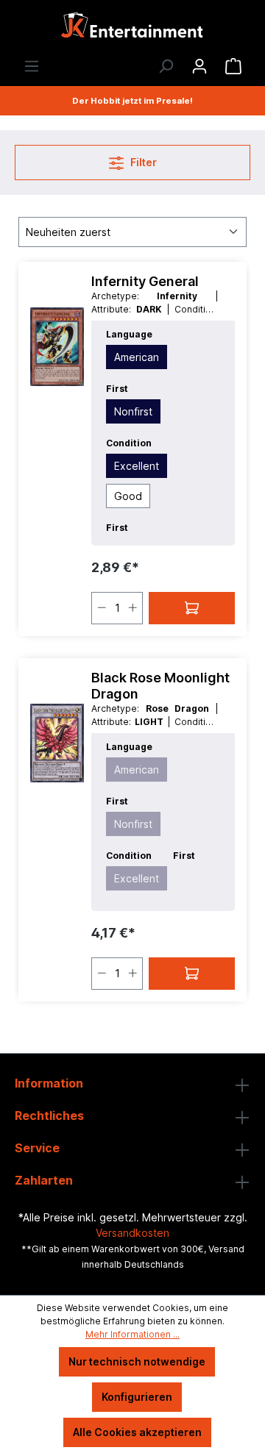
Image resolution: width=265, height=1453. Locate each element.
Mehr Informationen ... (132, 1334)
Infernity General (145, 281)
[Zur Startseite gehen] (132, 29)
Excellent (136, 466)
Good (128, 496)
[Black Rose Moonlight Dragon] (57, 743)
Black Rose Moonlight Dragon (160, 685)
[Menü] (32, 66)
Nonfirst (133, 411)
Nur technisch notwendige (136, 1361)
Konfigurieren (137, 1396)
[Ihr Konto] (199, 66)
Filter (142, 162)
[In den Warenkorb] (192, 608)
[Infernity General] (57, 347)
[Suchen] (166, 66)
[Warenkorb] (233, 66)
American (136, 357)
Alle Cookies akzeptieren (137, 1432)
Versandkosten (132, 1233)
